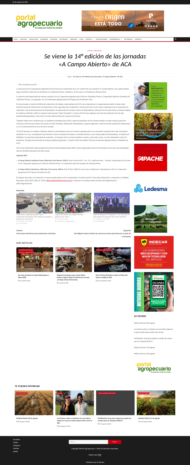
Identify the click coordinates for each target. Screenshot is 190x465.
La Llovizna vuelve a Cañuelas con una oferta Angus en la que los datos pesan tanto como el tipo (74, 421)
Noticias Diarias (22, 393)
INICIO (16, 39)
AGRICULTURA (33, 39)
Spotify (15, 451)
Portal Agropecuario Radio (107, 393)
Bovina (60, 393)
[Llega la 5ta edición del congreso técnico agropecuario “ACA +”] (73, 203)
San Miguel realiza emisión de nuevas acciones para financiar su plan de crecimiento (102, 233)
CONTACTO (138, 39)
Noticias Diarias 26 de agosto (144, 354)
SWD (99, 455)
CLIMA (81, 39)
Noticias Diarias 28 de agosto (144, 323)
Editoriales (128, 39)
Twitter (15, 442)
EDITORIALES (63, 39)
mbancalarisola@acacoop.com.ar (59, 180)
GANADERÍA (44, 39)
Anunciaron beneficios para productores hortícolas (36, 232)
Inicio (69, 77)
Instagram (16, 445)
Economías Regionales (26, 250)
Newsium (90, 462)
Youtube (16, 448)
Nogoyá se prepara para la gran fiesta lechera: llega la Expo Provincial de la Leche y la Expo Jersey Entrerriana (73, 277)
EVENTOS (88, 39)
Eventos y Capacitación (94, 50)
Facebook (16, 440)
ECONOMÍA (53, 39)
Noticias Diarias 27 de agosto (144, 348)
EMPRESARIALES (115, 39)
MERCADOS (73, 39)
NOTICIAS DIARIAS (101, 39)
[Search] (175, 39)
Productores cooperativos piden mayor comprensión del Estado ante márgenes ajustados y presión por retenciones (34, 217)
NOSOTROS (23, 39)
